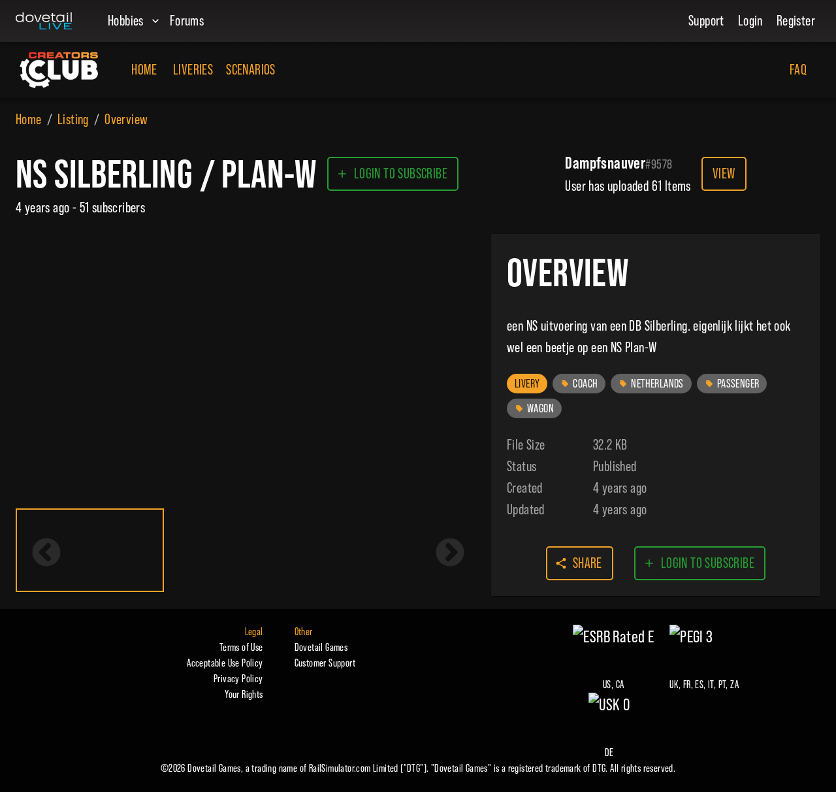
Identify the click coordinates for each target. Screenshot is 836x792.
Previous (46, 553)
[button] (527, 383)
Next (450, 553)
